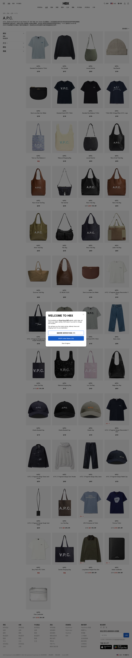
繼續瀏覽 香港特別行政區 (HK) (66, 333)
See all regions (66, 343)
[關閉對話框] (83, 314)
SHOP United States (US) (66, 338)
